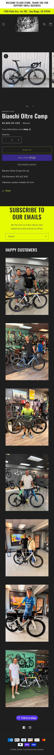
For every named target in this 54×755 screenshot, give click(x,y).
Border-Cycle (22, 749)
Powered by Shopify (36, 749)
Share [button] (8, 191)
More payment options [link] (27, 164)
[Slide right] (33, 106)
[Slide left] (21, 106)
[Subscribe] (45, 236)
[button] (3, 24)
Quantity (6, 134)
